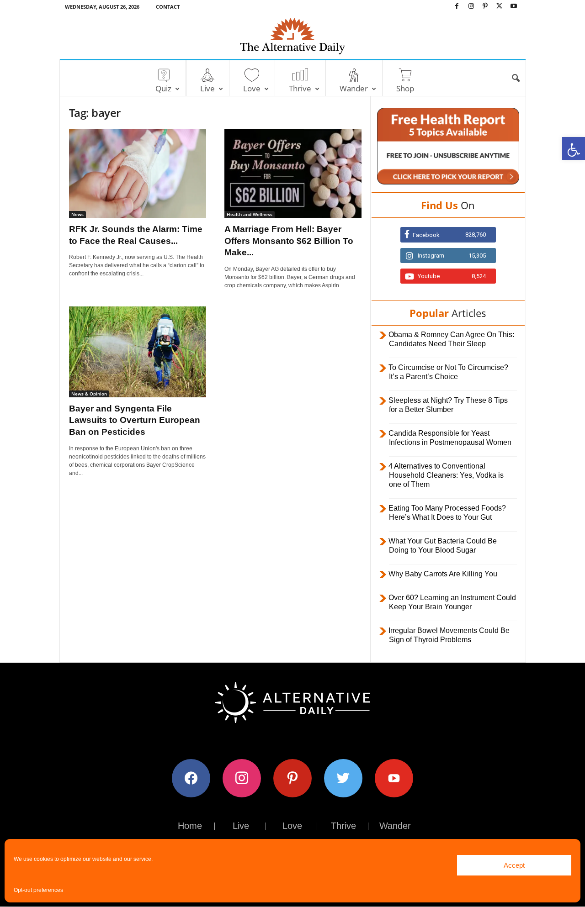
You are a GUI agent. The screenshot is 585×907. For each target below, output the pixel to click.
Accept (514, 865)
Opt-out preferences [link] (38, 890)
